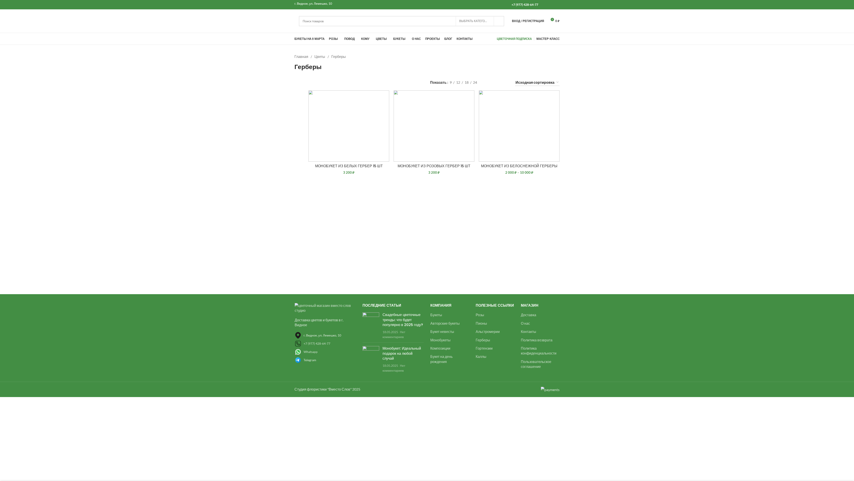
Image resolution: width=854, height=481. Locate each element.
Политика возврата (536, 340)
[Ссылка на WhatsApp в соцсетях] (545, 4)
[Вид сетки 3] (497, 82)
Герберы (483, 340)
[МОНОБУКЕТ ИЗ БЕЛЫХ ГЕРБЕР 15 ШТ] (348, 126)
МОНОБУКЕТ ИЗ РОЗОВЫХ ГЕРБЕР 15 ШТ (434, 166)
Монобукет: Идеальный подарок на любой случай (402, 353)
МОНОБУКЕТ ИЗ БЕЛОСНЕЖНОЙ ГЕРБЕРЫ (519, 166)
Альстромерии (488, 331)
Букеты (436, 315)
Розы (480, 315)
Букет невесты (442, 331)
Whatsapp (311, 352)
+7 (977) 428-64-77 (317, 343)
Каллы (481, 356)
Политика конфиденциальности (538, 350)
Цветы (320, 56)
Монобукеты (440, 340)
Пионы (481, 323)
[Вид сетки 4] (505, 82)
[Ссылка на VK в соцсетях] (551, 4)
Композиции (440, 348)
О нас (525, 323)
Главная (301, 56)
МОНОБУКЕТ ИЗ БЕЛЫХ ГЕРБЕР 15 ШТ (349, 166)
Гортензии (484, 348)
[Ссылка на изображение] (325, 307)
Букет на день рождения (441, 358)
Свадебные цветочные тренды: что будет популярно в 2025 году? (403, 319)
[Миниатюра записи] (371, 325)
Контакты (528, 331)
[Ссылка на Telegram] (557, 4)
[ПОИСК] (499, 21)
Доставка (528, 315)
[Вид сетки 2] (488, 82)
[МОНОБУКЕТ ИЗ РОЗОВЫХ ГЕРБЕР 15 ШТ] (434, 126)
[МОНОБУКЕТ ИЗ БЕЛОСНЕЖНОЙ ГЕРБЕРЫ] (519, 126)
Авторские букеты (445, 323)
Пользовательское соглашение (536, 364)
